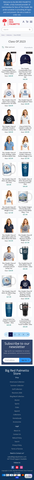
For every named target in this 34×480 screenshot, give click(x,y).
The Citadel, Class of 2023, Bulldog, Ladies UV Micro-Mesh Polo (9, 154)
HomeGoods (17, 418)
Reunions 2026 (17, 393)
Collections (9, 35)
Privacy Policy (17, 445)
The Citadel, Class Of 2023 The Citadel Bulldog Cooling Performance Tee (25, 293)
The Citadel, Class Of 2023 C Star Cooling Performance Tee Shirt (9, 101)
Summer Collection (17, 386)
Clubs (17, 407)
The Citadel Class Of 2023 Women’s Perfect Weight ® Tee (9, 208)
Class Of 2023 (17, 35)
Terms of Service (17, 449)
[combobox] (14, 29)
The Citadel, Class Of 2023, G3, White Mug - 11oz (9, 293)
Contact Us (17, 434)
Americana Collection (17, 382)
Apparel (17, 411)
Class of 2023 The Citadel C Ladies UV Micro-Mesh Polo (25, 128)
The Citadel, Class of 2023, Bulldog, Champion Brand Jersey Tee (8, 265)
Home (3, 35)
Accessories (17, 422)
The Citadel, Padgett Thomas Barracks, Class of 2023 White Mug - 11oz (25, 209)
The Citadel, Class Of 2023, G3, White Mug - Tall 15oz (9, 180)
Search (17, 442)
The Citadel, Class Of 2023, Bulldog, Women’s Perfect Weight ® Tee (25, 237)
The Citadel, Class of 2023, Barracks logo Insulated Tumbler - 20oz (25, 181)
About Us (17, 431)
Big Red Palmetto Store (17, 372)
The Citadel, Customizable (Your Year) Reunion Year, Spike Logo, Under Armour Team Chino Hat (25, 73)
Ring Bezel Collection (17, 396)
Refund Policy (17, 438)
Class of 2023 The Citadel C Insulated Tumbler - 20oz (9, 321)
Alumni (17, 400)
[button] (8, 47)
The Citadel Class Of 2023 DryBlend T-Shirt (25, 101)
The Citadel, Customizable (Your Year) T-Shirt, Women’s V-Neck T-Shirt (8, 71)
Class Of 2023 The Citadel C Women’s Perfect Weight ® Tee (25, 154)
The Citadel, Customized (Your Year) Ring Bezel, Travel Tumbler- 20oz (25, 321)
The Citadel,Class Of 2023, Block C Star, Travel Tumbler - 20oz (25, 265)
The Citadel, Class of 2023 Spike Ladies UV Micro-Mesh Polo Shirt (9, 236)
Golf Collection (17, 389)
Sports (17, 404)
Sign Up (24, 360)
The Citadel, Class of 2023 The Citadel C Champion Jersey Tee (9, 128)
